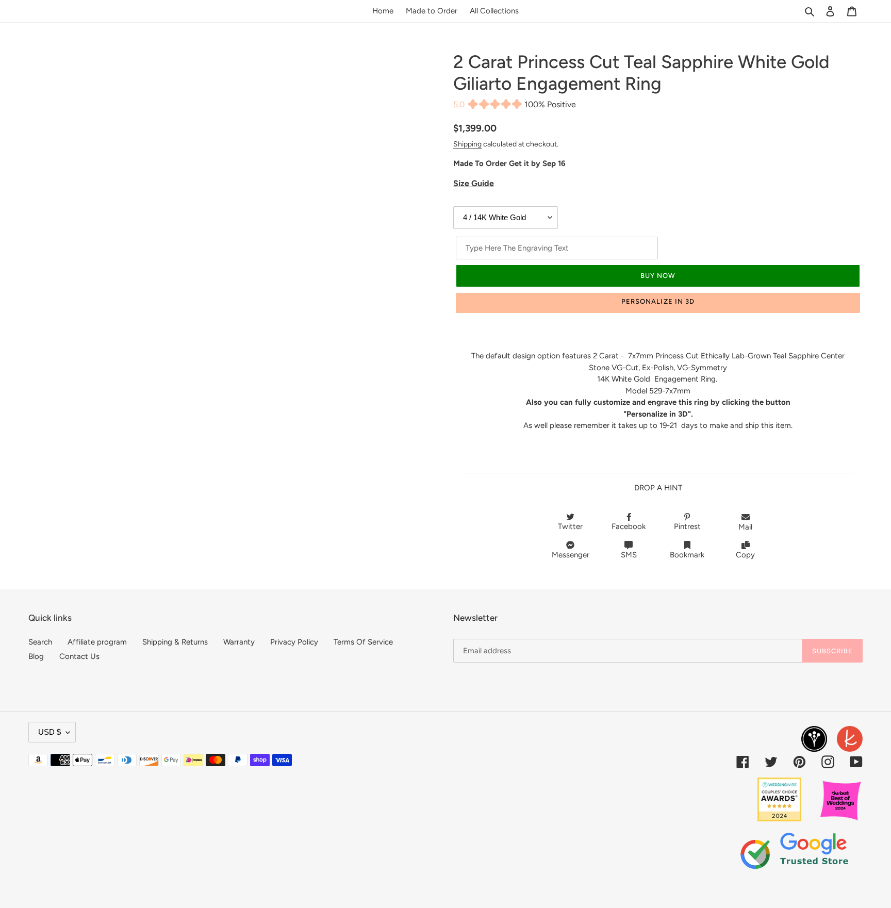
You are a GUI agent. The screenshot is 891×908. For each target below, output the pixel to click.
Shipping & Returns (175, 642)
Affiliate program (97, 642)
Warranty (239, 642)
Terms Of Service (363, 642)
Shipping (467, 144)
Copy (745, 554)
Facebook (629, 526)
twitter (570, 526)
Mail (745, 527)
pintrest (687, 526)
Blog (36, 656)
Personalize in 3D (658, 301)
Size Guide (473, 183)
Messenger (570, 554)
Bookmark (687, 554)
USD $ (49, 732)
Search (40, 642)
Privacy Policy (294, 642)
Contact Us (79, 656)
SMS (629, 554)
